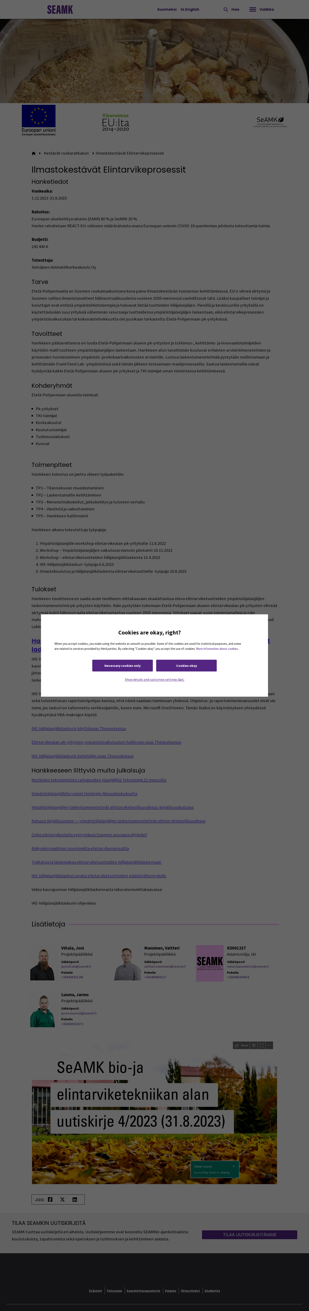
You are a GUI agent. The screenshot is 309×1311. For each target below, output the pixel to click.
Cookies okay (186, 665)
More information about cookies (217, 649)
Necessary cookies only (122, 665)
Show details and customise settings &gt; (154, 679)
